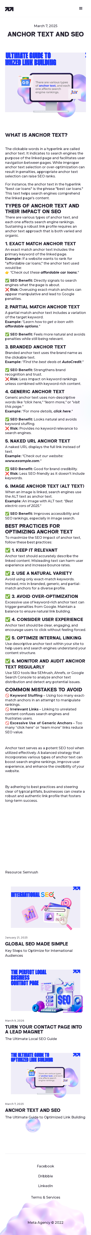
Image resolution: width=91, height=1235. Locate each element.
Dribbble (45, 1176)
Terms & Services (45, 1197)
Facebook (45, 1166)
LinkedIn (45, 1186)
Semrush (30, 872)
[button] (81, 8)
